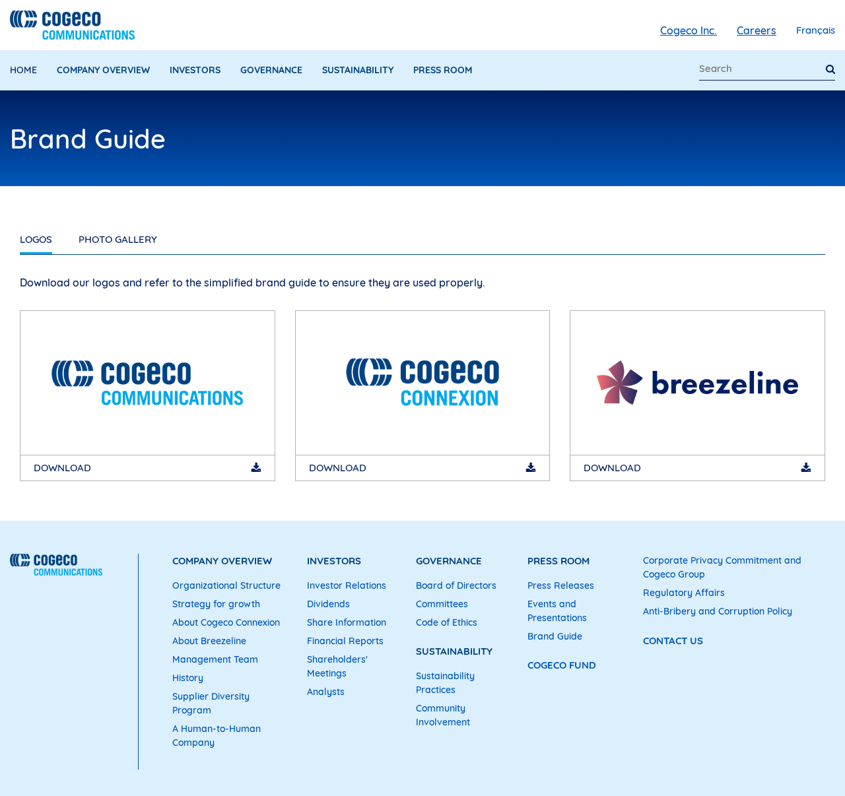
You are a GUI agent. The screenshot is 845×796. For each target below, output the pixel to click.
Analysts (326, 692)
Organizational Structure (226, 585)
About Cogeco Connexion (226, 622)
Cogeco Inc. (688, 30)
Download (62, 467)
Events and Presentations (557, 611)
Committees (442, 604)
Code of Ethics (446, 622)
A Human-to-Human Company (216, 735)
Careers (756, 30)
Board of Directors (456, 585)
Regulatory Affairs (684, 593)
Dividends (328, 604)
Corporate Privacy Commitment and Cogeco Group (722, 567)
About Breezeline (209, 641)
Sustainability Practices (445, 683)
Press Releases (560, 585)
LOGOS (36, 239)
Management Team (215, 659)
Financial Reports (345, 641)
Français (815, 30)
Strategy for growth (216, 604)
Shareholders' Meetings (337, 666)
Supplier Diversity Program (211, 703)
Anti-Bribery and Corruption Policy (717, 611)
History (187, 678)
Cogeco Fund (561, 665)
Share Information (346, 622)
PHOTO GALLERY (118, 239)
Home (23, 70)
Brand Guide (554, 636)
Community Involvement (443, 715)
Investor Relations (346, 585)
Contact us (673, 640)
